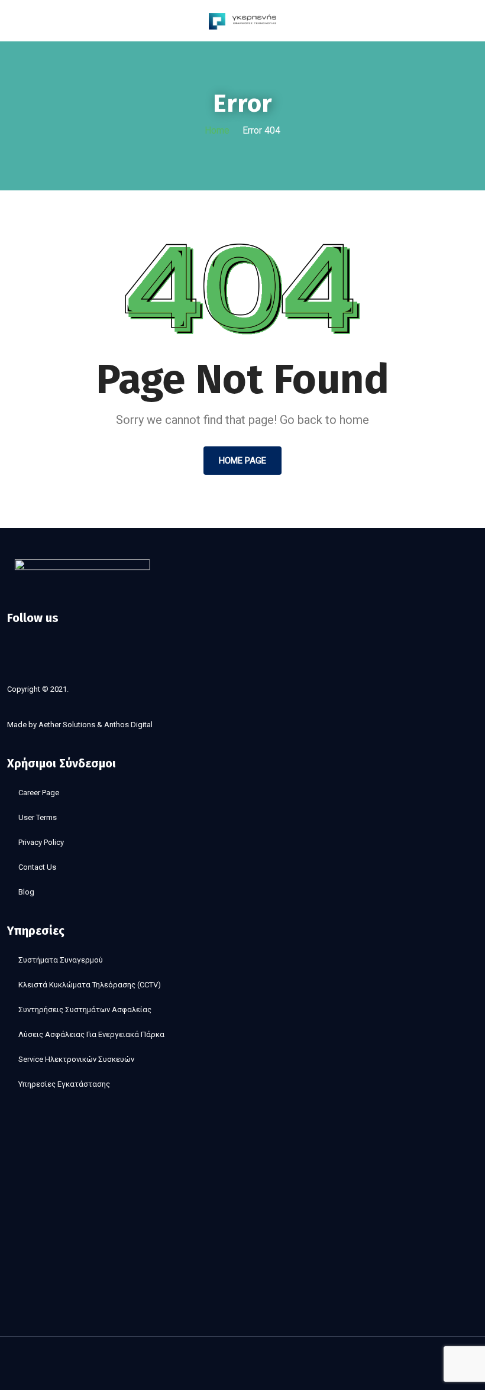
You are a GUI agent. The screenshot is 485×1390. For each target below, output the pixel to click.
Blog (26, 891)
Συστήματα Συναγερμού (60, 959)
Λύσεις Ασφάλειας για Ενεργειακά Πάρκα (91, 1034)
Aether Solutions (66, 724)
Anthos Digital (128, 724)
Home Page (242, 460)
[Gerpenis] (243, 20)
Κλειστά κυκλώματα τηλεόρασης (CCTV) (89, 984)
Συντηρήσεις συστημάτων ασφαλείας (84, 1009)
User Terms (37, 817)
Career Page (38, 792)
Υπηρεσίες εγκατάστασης (64, 1084)
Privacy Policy (41, 842)
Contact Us (37, 867)
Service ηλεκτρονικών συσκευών (76, 1059)
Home (217, 130)
